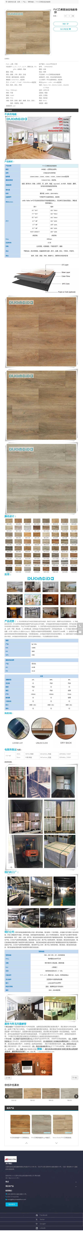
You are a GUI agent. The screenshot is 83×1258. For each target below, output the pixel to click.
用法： (8, 74)
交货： (41, 90)
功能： (8, 100)
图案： (41, 69)
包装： (41, 85)
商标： (8, 93)
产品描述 (9, 110)
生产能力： (42, 64)
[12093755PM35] (11, 1159)
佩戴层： (9, 80)
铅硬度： (42, 103)
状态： (41, 72)
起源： (41, 95)
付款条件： (9, 67)
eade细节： (43, 80)
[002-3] (51, 1093)
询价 (64, 24)
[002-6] (69, 1093)
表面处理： (9, 106)
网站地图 (37, 1176)
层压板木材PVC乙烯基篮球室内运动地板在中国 (63, 1138)
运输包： (42, 93)
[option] (14, 1095)
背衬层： (9, 77)
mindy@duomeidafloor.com (16, 1199)
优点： (8, 85)
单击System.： (43, 82)
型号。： (42, 67)
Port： (8, 64)
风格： (41, 98)
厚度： (41, 100)
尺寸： (8, 82)
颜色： (8, 72)
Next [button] (76, 1096)
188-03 (14, 1100)
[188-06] (32, 1093)
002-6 (69, 1100)
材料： (8, 98)
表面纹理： (42, 77)
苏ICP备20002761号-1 (12, 1178)
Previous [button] (7, 1096)
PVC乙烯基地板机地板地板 (18, 1138)
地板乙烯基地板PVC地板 (39, 1138)
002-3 (51, 1100)
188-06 (32, 1100)
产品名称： (42, 74)
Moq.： (8, 90)
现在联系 (11, 1204)
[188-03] (14, 1093)
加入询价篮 (64, 29)
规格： (8, 95)
